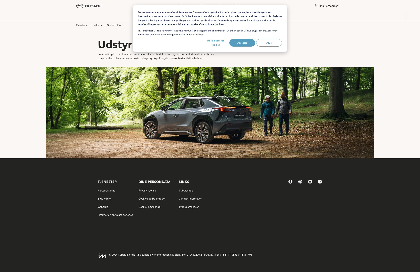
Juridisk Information (190, 198)
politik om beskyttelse (187, 24)
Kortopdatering (107, 190)
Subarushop (186, 190)
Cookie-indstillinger (149, 207)
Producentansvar (189, 207)
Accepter (242, 42)
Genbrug (103, 207)
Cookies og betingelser (152, 198)
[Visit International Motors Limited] (102, 256)
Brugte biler (105, 198)
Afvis (269, 42)
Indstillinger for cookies (215, 42)
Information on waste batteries (115, 215)
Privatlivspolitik (147, 190)
